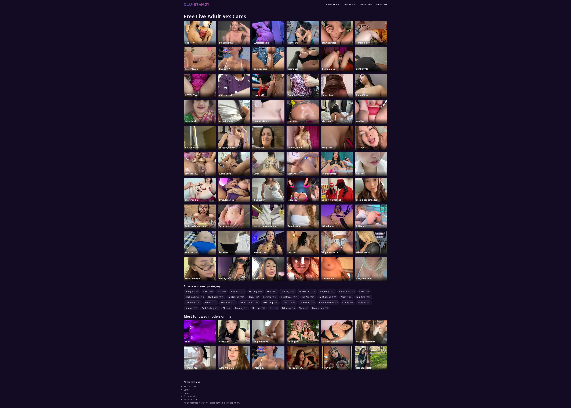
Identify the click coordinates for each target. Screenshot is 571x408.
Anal (364, 291)
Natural (289, 302)
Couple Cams (349, 4)
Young (210, 302)
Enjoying (363, 302)
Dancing (287, 291)
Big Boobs (215, 296)
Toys (303, 308)
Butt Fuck (228, 302)
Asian (346, 296)
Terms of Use (190, 399)
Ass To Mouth (249, 302)
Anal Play (237, 291)
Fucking (255, 291)
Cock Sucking (195, 296)
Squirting (363, 296)
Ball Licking (236, 296)
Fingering (327, 291)
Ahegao (191, 308)
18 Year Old (307, 291)
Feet (273, 308)
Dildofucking (210, 308)
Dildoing (288, 308)
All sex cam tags (192, 382)
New (271, 291)
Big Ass (308, 296)
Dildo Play (193, 302)
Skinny (347, 302)
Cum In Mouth (328, 302)
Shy (227, 308)
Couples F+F (381, 4)
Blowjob (192, 291)
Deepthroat (289, 296)
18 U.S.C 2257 (190, 386)
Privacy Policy (190, 396)
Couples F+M (365, 4)
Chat (208, 291)
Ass (221, 291)
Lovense (269, 296)
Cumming (307, 302)
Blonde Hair (320, 308)
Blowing (241, 308)
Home (187, 393)
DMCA (187, 389)
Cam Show (347, 291)
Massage (258, 308)
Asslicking (270, 302)
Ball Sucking (327, 296)
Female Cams (333, 4)
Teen (254, 296)
